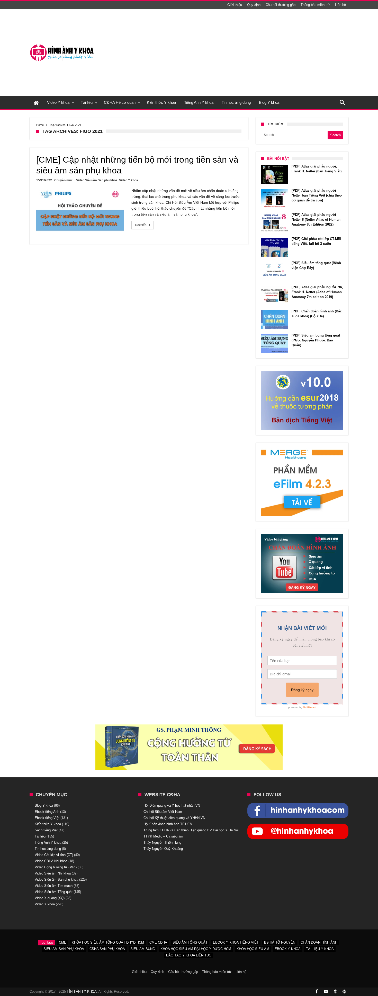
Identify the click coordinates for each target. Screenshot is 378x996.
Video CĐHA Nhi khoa (51, 861)
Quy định (253, 5)
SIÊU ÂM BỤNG (142, 949)
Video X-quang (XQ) (50, 898)
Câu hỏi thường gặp (280, 5)
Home (40, 124)
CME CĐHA (158, 942)
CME (62, 942)
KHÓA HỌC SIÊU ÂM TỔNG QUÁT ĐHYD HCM (108, 942)
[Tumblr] (335, 992)
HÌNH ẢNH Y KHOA (82, 991)
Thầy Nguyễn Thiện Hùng (162, 842)
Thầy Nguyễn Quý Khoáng (163, 849)
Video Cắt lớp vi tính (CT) (54, 855)
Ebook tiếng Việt (47, 818)
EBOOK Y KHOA (288, 949)
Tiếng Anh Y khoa (48, 842)
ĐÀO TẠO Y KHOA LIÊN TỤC (188, 955)
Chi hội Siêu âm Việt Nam (162, 812)
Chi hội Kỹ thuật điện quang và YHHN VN (174, 818)
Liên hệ (340, 5)
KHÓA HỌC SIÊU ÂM (253, 949)
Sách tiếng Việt (46, 830)
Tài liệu (40, 836)
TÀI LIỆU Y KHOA (320, 949)
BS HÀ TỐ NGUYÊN (279, 942)
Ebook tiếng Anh (47, 812)
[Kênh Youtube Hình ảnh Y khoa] (297, 826)
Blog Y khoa (44, 805)
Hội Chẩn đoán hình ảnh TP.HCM (168, 824)
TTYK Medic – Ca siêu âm (163, 836)
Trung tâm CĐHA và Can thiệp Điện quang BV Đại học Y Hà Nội (191, 830)
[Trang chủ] (36, 102)
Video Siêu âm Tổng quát (54, 892)
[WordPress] (344, 992)
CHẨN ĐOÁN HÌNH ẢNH (319, 942)
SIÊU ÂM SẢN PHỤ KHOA (63, 949)
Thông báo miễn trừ (315, 5)
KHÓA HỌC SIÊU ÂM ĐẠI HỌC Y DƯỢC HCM (195, 949)
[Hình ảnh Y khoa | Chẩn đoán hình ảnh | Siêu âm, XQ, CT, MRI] (62, 44)
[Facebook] (316, 992)
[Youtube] (326, 992)
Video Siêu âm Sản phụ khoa (97, 180)
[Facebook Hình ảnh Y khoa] (297, 805)
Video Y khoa (128, 180)
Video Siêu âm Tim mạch (54, 886)
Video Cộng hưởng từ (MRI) (56, 867)
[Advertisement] (254, 53)
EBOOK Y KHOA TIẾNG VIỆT (236, 942)
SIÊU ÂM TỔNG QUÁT (190, 942)
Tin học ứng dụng (48, 849)
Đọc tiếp (141, 225)
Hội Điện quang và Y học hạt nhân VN (171, 805)
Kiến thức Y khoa (48, 824)
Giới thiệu (234, 5)
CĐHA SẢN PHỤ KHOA (107, 949)
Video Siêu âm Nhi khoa (53, 873)
